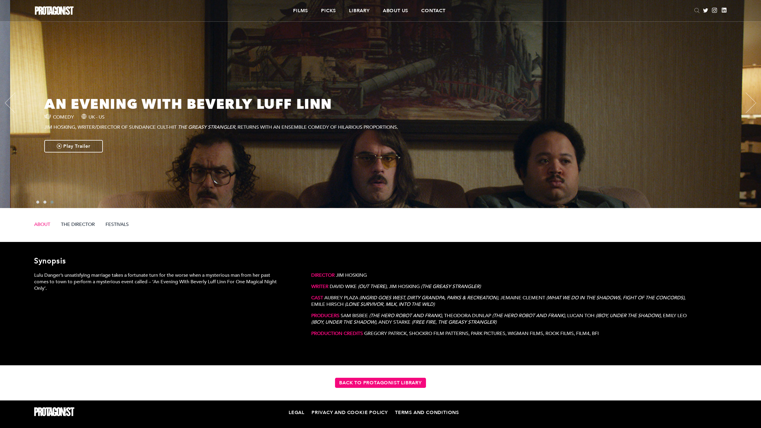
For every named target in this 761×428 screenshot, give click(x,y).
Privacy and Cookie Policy (350, 412)
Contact (433, 10)
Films (300, 10)
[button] (37, 202)
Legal (296, 412)
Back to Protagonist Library (380, 383)
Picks (328, 10)
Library (359, 10)
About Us (395, 10)
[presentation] (15, 102)
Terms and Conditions (427, 412)
